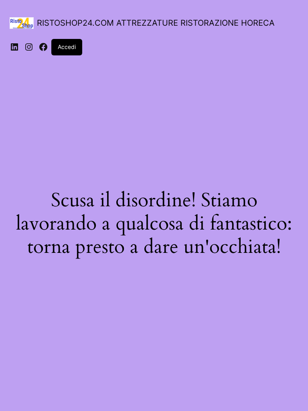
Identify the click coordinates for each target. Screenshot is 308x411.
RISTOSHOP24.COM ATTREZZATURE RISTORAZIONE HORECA (156, 23)
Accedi (67, 46)
